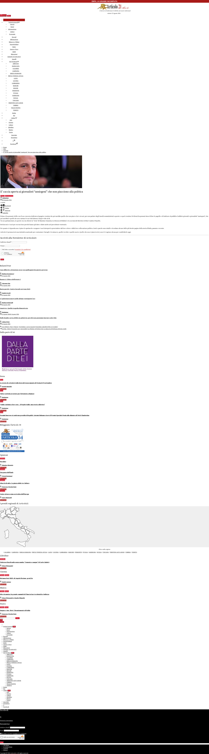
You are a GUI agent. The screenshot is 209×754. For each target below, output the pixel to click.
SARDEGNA (15, 95)
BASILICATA (15, 66)
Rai (14, 115)
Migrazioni (14, 54)
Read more (3, 389)
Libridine (11, 127)
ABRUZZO (16, 64)
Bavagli (14, 37)
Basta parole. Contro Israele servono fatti (15, 289)
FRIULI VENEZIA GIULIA (15, 76)
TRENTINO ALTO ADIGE (15, 103)
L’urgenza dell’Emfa (6, 472)
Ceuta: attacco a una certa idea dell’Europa (14, 494)
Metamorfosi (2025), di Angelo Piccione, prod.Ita (16, 578)
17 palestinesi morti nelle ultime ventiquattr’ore (17, 299)
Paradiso (3, 461)
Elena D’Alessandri (7, 566)
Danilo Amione (6, 582)
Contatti (5, 748)
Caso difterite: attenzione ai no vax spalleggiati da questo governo (24, 270)
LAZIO (16, 78)
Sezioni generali (13, 22)
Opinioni (2, 458)
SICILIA (15, 98)
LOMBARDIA (16, 83)
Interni (12, 24)
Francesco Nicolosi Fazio (9, 487)
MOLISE (15, 88)
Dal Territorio (13, 61)
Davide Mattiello (7, 386)
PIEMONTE (15, 90)
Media (14, 113)
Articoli (2, 196)
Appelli (14, 59)
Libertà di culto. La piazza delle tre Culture (14, 483)
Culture (12, 32)
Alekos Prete (5, 322)
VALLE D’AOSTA (15, 108)
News (1, 380)
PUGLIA (15, 93)
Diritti (14, 52)
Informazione (12, 29)
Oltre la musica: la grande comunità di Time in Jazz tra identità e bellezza (24, 594)
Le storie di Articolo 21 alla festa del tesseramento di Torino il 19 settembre (26, 383)
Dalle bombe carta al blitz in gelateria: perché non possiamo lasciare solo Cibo (28, 318)
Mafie (14, 47)
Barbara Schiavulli (7, 303)
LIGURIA (15, 81)
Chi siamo (6, 745)
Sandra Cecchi (6, 293)
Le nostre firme (7, 747)
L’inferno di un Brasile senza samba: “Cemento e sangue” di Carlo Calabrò (24, 562)
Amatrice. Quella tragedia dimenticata (14, 308)
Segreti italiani (14, 44)
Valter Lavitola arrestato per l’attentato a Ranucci (17, 394)
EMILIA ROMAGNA (15, 73)
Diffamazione (14, 39)
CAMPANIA (15, 71)
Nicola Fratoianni (7, 476)
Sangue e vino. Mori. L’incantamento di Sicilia (15, 610)
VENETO (15, 110)
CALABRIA (16, 68)
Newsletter (14, 137)
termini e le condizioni (23, 249)
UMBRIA (15, 105)
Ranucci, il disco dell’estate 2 (10, 279)
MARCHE (15, 86)
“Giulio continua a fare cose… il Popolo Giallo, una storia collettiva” (22, 404)
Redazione (5, 198)
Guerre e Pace (14, 49)
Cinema (11, 122)
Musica (11, 130)
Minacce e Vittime (14, 42)
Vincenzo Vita (6, 283)
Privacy (5, 750)
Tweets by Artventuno (6, 720)
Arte (11, 120)
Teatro (11, 132)
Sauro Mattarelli (7, 498)
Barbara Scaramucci (8, 274)
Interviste (14, 135)
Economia (12, 34)
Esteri (12, 27)
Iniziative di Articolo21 (14, 57)
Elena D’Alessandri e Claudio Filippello (13, 598)
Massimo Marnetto (7, 465)
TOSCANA (16, 100)
